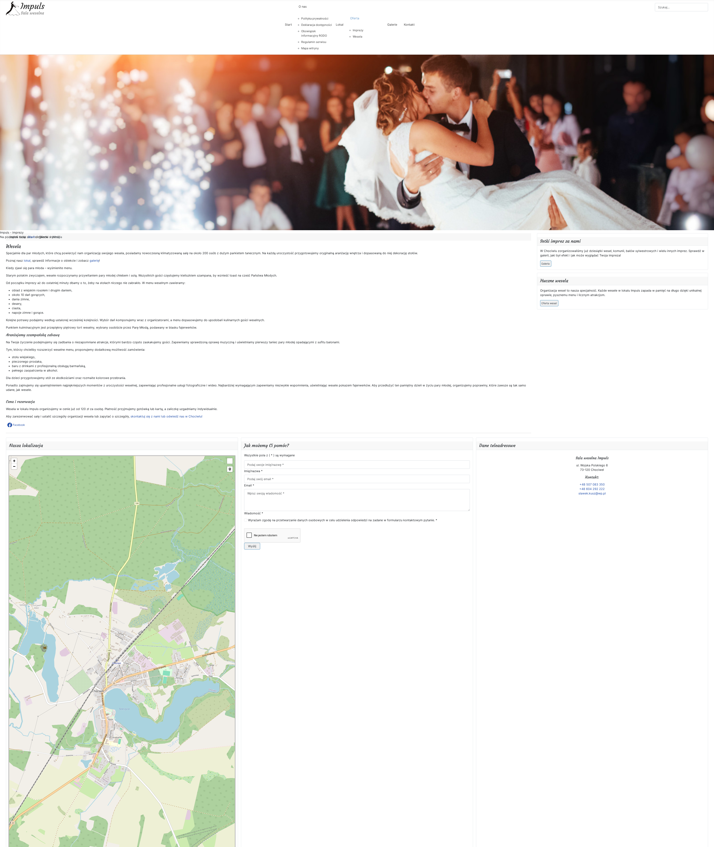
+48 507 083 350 (592, 484)
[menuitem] (288, 27)
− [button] (14, 466)
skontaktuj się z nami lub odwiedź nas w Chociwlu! (166, 416)
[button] (16, 424)
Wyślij (252, 546)
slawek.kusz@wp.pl (592, 493)
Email (249, 485)
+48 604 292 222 (592, 489)
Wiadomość (253, 513)
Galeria (545, 263)
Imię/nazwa (253, 471)
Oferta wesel (549, 303)
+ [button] (14, 461)
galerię (94, 260)
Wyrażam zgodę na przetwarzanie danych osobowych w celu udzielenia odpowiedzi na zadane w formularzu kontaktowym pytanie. (342, 520)
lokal (27, 260)
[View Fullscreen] (230, 461)
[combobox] (681, 7)
